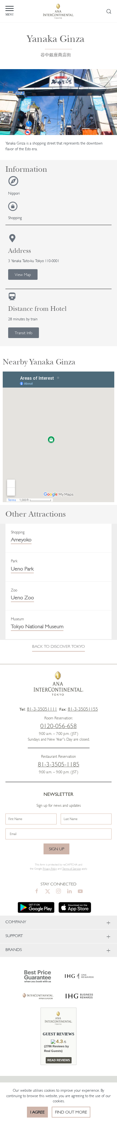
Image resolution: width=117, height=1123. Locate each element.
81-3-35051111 (42, 709)
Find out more (71, 1112)
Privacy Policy (50, 868)
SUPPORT (14, 935)
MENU (9, 14)
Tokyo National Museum (37, 626)
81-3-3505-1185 (58, 764)
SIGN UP (56, 848)
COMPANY (15, 921)
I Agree (37, 1112)
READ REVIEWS (58, 1060)
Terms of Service (71, 868)
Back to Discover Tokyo (58, 646)
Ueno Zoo (22, 597)
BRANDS (13, 949)
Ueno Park (22, 568)
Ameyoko (21, 539)
